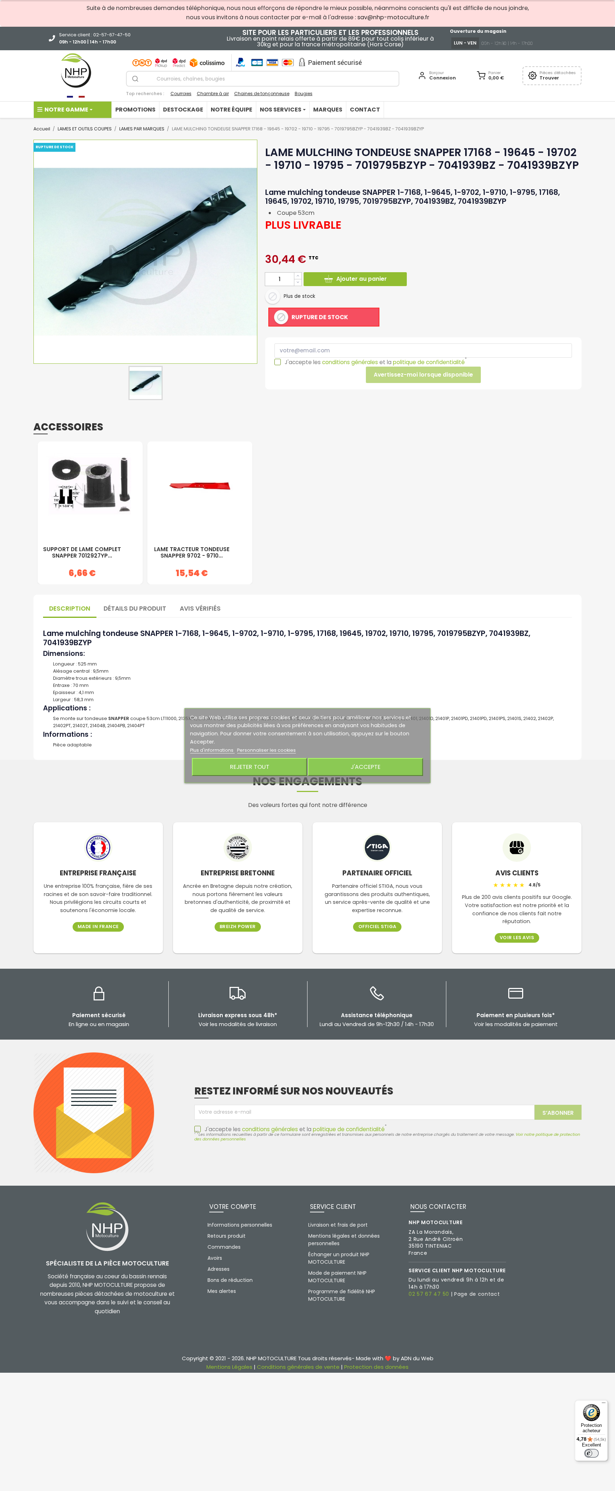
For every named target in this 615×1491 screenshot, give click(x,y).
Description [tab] (69, 608)
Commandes (224, 1247)
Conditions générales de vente (298, 1367)
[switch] (591, 1453)
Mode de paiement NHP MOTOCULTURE (337, 1276)
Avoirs (214, 1258)
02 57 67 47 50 (429, 1294)
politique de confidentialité (429, 362)
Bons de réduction (230, 1280)
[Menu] (603, 1404)
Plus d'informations (212, 750)
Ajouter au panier (361, 279)
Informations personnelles (239, 1224)
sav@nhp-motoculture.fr (393, 17)
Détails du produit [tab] (135, 608)
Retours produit (226, 1235)
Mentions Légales (229, 1367)
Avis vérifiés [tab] (200, 608)
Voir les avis (517, 938)
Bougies (303, 93)
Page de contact (477, 1294)
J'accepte (365, 767)
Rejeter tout (249, 767)
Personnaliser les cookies (266, 750)
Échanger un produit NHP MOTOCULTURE (338, 1258)
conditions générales (350, 362)
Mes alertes (221, 1291)
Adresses (218, 1269)
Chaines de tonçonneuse (261, 93)
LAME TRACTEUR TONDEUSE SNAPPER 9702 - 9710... (192, 552)
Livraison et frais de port (338, 1224)
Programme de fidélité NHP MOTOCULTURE (341, 1295)
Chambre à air (213, 93)
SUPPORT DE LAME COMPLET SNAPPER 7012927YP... (82, 552)
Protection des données (376, 1367)
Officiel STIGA (377, 927)
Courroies (180, 93)
